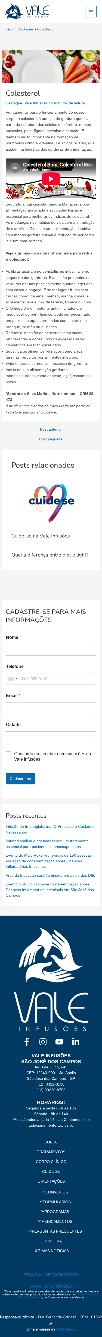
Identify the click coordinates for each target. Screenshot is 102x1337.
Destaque (14, 103)
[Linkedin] (76, 1042)
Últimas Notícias (51, 1251)
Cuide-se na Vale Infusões (40, 536)
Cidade (13, 724)
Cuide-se (51, 1172)
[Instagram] (43, 1042)
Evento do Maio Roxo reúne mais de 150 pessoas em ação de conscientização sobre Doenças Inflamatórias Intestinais (49, 861)
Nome (13, 637)
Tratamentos (51, 1152)
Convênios (56, 1192)
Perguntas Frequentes (57, 1231)
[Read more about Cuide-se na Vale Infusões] (51, 503)
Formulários (57, 1202)
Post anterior (51, 429)
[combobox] (12, 679)
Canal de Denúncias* (51, 1286)
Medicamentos (56, 1222)
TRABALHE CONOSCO (51, 1274)
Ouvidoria (51, 1241)
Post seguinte (51, 439)
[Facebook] (27, 1042)
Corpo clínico (51, 1162)
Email (13, 695)
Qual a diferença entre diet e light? (49, 555)
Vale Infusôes (36, 103)
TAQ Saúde (65, 1329)
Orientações (51, 1181)
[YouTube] (59, 1042)
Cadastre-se (20, 779)
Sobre (51, 1142)
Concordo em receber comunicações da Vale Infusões (52, 756)
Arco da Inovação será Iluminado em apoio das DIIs (50, 875)
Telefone (15, 666)
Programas (57, 1212)
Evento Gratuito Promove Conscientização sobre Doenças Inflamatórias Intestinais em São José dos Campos (50, 889)
